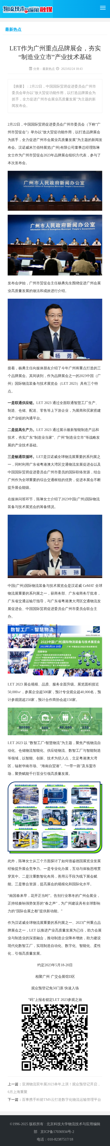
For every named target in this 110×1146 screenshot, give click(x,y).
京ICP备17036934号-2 (57, 1132)
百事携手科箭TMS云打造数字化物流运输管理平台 (61, 1100)
